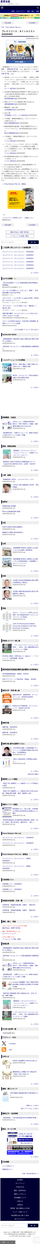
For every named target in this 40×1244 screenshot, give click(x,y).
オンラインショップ (9, 933)
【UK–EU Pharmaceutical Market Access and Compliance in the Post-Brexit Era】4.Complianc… (24, 626)
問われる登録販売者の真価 (11, 511)
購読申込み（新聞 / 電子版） (11, 928)
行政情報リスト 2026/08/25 (12, 884)
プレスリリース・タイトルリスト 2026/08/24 (18, 255)
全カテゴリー (20, 11)
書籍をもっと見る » (33, 1105)
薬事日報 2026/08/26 (9, 727)
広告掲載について (20, 1197)
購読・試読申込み (20, 1190)
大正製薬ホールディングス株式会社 (16, 115)
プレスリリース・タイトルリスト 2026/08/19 (18, 265)
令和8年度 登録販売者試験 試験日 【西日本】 (19, 910)
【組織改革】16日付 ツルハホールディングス (18, 479)
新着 (13, 11)
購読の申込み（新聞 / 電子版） (20, 232)
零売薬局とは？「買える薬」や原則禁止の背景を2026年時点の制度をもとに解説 (25, 811)
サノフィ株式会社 (10, 88)
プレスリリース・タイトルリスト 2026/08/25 (18, 252)
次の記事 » (32, 23)
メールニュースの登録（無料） (20, 236)
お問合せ (20, 1205)
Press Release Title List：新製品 (15, 184)
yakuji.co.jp (6, 1232)
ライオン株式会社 (10, 141)
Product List (20, 1187)
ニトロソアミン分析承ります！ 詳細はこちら (18, 218)
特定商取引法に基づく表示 (20, 1215)
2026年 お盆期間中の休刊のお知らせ (25, 1060)
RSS (10, 1050)
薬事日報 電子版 (12, 69)
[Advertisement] (20, 402)
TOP (2, 27)
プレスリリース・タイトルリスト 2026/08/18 (18, 268)
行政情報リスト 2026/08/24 (12, 889)
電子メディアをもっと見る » (30, 1108)
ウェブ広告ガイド (8, 1166)
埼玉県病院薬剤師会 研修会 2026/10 (15, 674)
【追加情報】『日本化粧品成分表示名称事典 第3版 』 (20, 1117)
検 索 (33, 242)
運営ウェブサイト (20, 1194)
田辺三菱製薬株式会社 (11, 123)
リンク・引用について (20, 1212)
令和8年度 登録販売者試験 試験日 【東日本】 (19, 905)
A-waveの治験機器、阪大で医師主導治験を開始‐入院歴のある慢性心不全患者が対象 (25, 984)
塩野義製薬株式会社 (11, 98)
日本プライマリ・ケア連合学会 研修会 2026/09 (19, 679)
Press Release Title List (13, 27)
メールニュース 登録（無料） (12, 939)
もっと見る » (35, 272)
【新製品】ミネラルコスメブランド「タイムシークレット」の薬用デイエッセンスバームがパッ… (25, 453)
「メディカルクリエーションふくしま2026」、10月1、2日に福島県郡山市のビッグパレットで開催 (26, 647)
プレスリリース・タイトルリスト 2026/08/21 (18, 258)
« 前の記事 (7, 23)
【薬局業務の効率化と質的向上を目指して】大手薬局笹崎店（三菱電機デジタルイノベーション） (25, 561)
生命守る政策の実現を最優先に (12, 527)
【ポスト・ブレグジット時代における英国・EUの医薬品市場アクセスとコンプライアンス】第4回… (26, 615)
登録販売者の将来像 (9, 506)
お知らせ (20, 1201)
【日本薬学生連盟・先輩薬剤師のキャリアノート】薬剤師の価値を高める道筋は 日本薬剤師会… (25, 750)
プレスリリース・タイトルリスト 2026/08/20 (18, 262)
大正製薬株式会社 (10, 109)
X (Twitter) (12, 1043)
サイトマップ (20, 1183)
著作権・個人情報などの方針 (20, 1208)
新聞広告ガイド (7, 1169)
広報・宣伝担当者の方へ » (30, 1173)
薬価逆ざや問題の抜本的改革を (12, 532)
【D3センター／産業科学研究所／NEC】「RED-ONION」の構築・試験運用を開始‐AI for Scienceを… (25, 424)
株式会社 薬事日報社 (20, 1234)
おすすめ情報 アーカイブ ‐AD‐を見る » (27, 329)
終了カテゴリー (20, 1219)
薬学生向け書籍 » (33, 774)
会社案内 (20, 1180)
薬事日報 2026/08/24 (9, 732)
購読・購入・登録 (33, 11)
